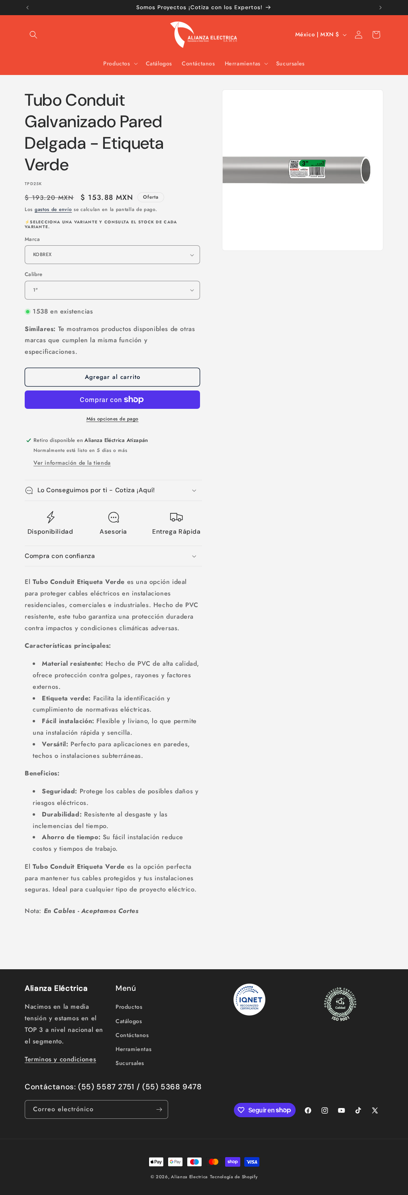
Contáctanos (132, 1035)
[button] (33, 34)
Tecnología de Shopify (234, 1176)
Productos (129, 1007)
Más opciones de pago (112, 418)
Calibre (34, 274)
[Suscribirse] (159, 1109)
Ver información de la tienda (72, 463)
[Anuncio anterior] (27, 7)
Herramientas (133, 1049)
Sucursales (130, 1063)
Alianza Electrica (189, 1176)
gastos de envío (53, 209)
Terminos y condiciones (60, 1059)
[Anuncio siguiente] (380, 7)
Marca (32, 239)
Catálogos (129, 1021)
